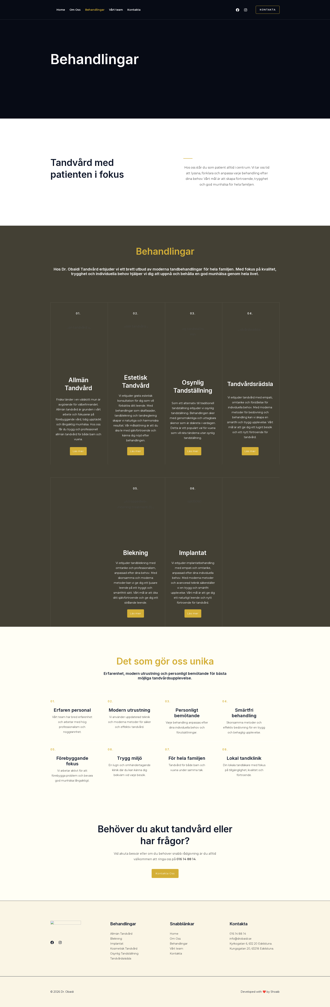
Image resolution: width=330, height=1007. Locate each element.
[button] (265, 10)
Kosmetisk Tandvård (123, 948)
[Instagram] (245, 10)
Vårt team (116, 9)
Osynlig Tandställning (124, 953)
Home (61, 9)
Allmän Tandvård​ (121, 933)
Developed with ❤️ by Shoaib (260, 991)
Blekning (116, 938)
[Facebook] (237, 10)
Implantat (116, 943)
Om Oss (75, 9)
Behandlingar (94, 9)
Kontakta (134, 9)
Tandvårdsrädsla (120, 958)
